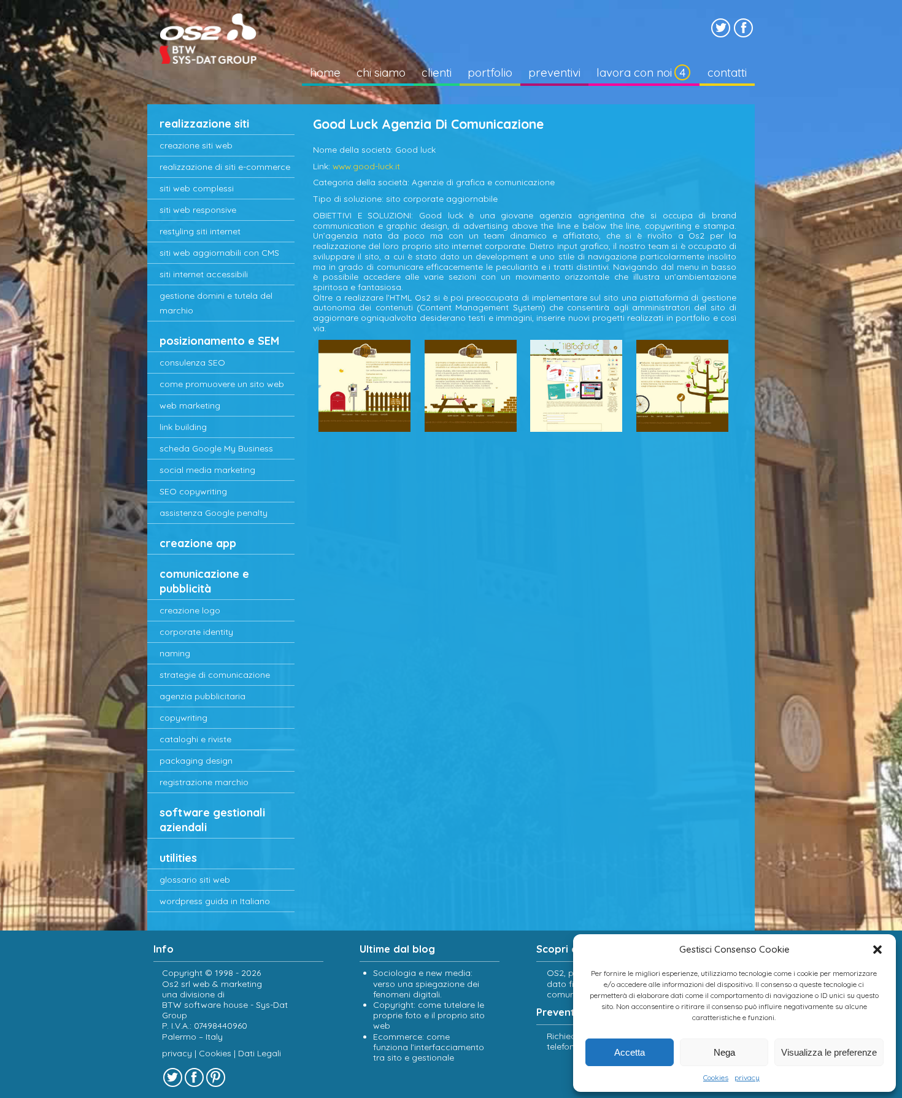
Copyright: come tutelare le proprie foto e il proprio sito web (429, 1015)
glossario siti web (195, 879)
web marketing (190, 405)
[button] (877, 949)
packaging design (196, 760)
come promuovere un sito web (222, 384)
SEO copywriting (193, 491)
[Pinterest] (215, 1077)
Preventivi (554, 72)
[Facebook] (743, 27)
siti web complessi (197, 188)
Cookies (715, 1077)
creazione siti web (196, 145)
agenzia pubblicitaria (202, 696)
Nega (724, 1052)
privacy (747, 1077)
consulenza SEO (192, 362)
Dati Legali (259, 1053)
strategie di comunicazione (215, 674)
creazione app (198, 543)
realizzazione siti (204, 124)
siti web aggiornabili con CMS (219, 252)
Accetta (629, 1052)
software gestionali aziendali (212, 819)
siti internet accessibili (204, 274)
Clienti (437, 72)
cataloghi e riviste (195, 739)
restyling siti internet (200, 231)
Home (325, 72)
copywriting (183, 717)
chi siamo (381, 72)
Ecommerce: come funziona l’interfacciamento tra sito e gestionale (428, 1047)
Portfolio (490, 72)
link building (183, 426)
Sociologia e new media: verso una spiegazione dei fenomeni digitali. (426, 983)
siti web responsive (198, 209)
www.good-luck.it (366, 166)
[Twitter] (720, 27)
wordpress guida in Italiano (215, 901)
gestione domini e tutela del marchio (216, 303)
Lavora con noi (634, 72)
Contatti (727, 72)
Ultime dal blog (397, 949)
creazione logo (190, 610)
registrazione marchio (204, 782)
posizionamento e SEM (219, 341)
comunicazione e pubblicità (204, 581)
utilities (178, 858)
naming (175, 653)
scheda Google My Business (216, 448)
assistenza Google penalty (214, 512)
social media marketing (207, 469)
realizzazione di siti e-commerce (225, 166)
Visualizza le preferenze (829, 1052)
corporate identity (196, 631)
